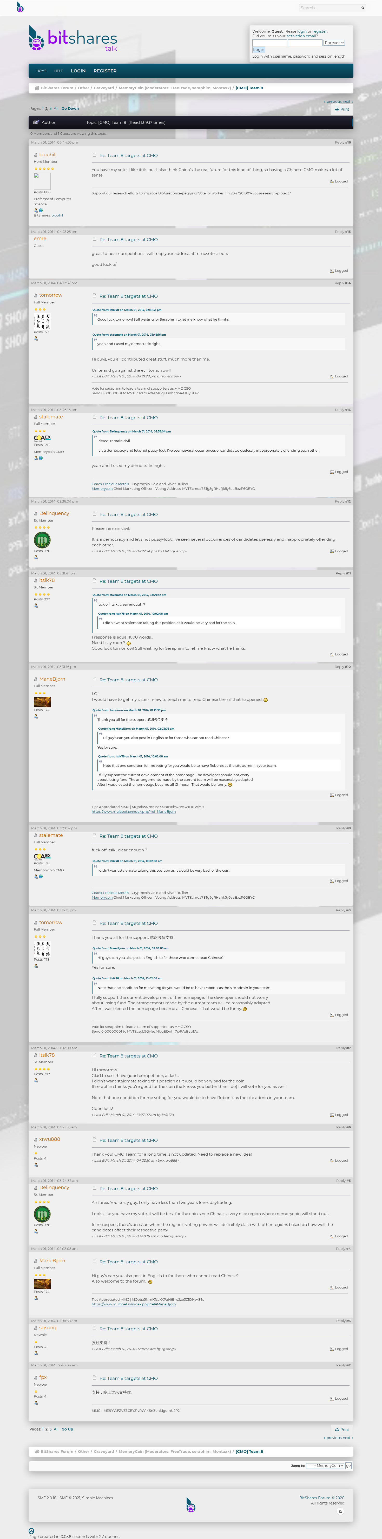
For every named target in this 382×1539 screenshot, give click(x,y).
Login (78, 70)
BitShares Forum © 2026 (321, 1498)
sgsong (48, 1328)
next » (348, 101)
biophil (47, 155)
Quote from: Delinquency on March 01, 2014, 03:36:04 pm (132, 431)
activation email (301, 36)
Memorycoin (102, 488)
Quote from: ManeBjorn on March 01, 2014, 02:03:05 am (136, 728)
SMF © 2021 (70, 1498)
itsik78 (47, 580)
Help (58, 71)
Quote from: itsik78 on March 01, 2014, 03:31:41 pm (127, 310)
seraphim (201, 88)
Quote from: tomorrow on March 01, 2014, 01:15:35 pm (129, 710)
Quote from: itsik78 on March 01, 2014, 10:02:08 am (133, 613)
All (56, 108)
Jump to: (298, 1466)
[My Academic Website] (41, 210)
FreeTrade (180, 88)
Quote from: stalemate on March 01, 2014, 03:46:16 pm (129, 334)
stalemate (51, 417)
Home (41, 71)
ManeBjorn (52, 679)
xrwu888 (49, 1139)
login (302, 31)
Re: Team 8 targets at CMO (129, 155)
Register (105, 70)
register (320, 31)
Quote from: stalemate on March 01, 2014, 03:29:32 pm (129, 595)
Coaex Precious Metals (110, 484)
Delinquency (54, 513)
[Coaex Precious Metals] (41, 458)
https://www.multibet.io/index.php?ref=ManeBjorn (134, 811)
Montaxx (221, 88)
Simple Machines (97, 1498)
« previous (333, 101)
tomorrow (50, 295)
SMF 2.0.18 (47, 1498)
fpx (43, 1377)
